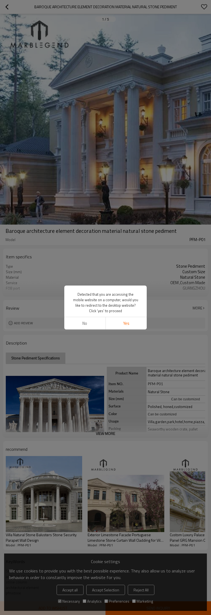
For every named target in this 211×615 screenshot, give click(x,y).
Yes (126, 323)
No (84, 323)
